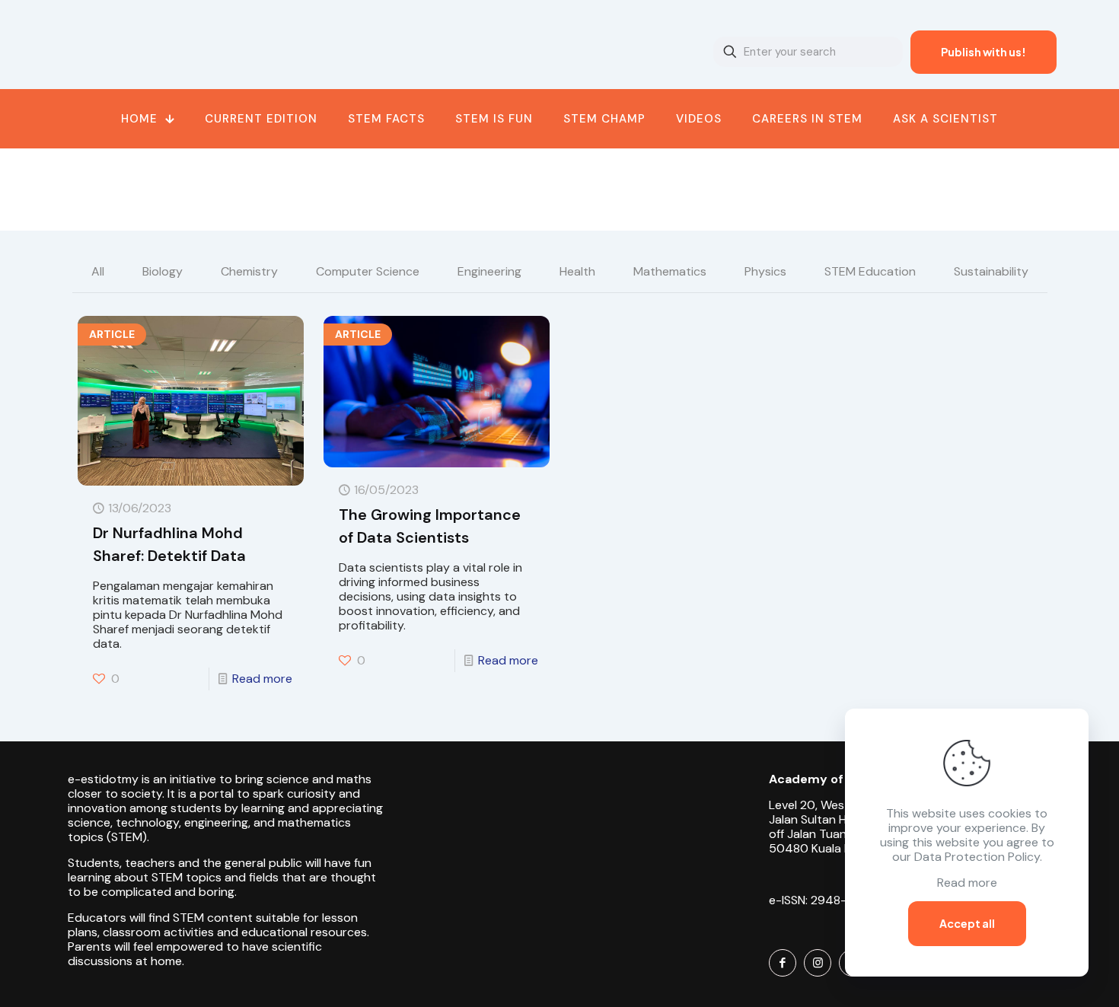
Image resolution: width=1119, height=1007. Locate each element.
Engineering (489, 271)
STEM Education (870, 271)
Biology (162, 271)
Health (577, 271)
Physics (765, 271)
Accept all (967, 923)
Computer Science (367, 271)
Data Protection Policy (977, 857)
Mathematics (669, 271)
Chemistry (249, 271)
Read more (262, 679)
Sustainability (991, 271)
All (97, 271)
